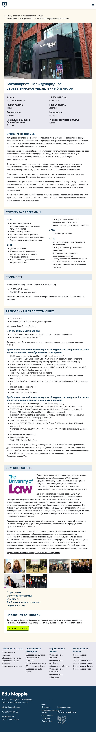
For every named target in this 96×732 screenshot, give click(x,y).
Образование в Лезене (36, 666)
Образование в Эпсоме (59, 666)
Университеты (29, 16)
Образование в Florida (11, 658)
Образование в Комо (82, 669)
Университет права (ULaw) (64, 119)
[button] (93, 4)
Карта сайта (46, 721)
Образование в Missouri (12, 666)
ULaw (41, 16)
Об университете (16, 605)
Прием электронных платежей (47, 716)
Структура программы (19, 595)
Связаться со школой (17, 628)
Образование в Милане (83, 660)
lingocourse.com (64, 707)
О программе (14, 592)
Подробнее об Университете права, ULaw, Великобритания (33, 553)
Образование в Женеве (36, 655)
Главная (7, 16)
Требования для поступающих (24, 602)
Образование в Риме (82, 663)
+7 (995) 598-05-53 (10, 712)
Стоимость (13, 599)
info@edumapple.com (11, 707)
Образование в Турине (83, 666)
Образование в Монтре (36, 663)
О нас (43, 704)
